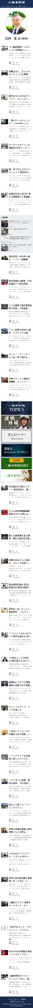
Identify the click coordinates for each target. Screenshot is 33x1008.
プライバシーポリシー (13, 999)
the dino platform (18, 1006)
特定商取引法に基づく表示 (17, 1001)
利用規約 (23, 999)
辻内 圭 (14, 62)
